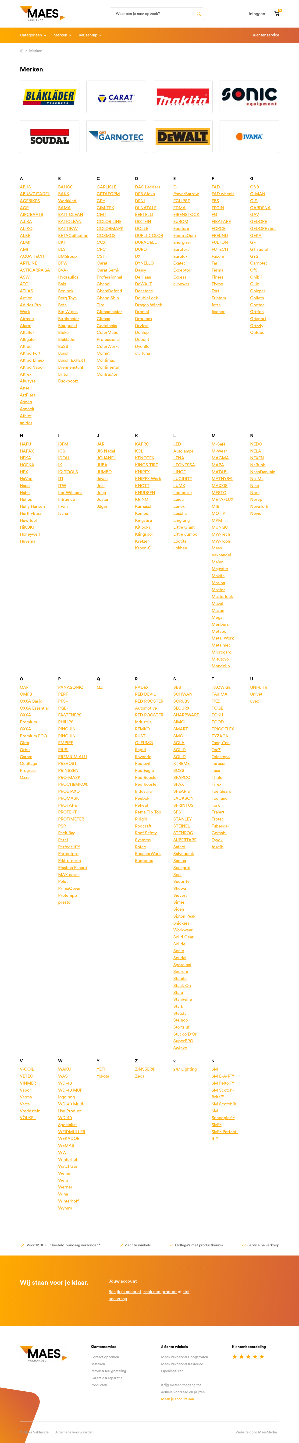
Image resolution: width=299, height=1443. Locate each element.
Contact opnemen (105, 1357)
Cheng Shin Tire (108, 301)
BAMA (64, 208)
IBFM (63, 444)
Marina (218, 583)
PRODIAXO (69, 791)
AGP (24, 208)
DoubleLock (146, 298)
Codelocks (107, 326)
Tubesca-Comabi (220, 829)
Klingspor (144, 534)
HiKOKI (27, 527)
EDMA (179, 208)
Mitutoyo (220, 659)
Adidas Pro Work (30, 308)
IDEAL (64, 458)
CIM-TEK (105, 208)
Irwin (63, 506)
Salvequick (183, 854)
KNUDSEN (145, 493)
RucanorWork (148, 854)
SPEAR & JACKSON (183, 794)
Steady (179, 1013)
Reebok (142, 798)
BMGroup (67, 256)
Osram (26, 757)
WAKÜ (64, 1069)
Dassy (140, 270)
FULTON (220, 242)
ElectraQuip (184, 235)
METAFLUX (222, 499)
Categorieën (31, 35)
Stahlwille (182, 999)
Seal (177, 875)
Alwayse (28, 381)
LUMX (179, 486)
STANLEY (182, 819)
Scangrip (181, 868)
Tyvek (217, 840)
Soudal (179, 958)
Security (181, 881)
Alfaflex (27, 332)
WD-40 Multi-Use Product (71, 1107)
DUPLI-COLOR (149, 235)
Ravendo (143, 757)
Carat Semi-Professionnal (109, 273)
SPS (177, 812)
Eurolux (180, 256)
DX (137, 256)
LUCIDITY (182, 479)
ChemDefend (109, 291)
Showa (179, 888)
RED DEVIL (145, 694)
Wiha (63, 1194)
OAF (24, 687)
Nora (255, 493)
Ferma (217, 270)
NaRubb (258, 465)
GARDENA (260, 208)
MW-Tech (221, 534)
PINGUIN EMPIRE (67, 739)
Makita (218, 576)
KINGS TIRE (146, 465)
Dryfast (142, 326)
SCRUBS (181, 701)
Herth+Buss (31, 513)
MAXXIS (220, 486)
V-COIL (27, 1069)
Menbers (220, 624)
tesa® (217, 847)
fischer (218, 312)
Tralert (218, 812)
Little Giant (184, 527)
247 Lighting (185, 1069)
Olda (24, 743)
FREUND (220, 235)
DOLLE (141, 228)
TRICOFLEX (223, 729)
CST (101, 256)
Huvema (27, 541)
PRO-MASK (69, 777)
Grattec (257, 305)
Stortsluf (181, 1027)
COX (101, 242)
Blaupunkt (67, 326)
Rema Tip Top (148, 812)
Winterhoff (68, 1201)
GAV (254, 214)
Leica (178, 499)
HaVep (26, 479)
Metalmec (221, 645)
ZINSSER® (145, 1069)
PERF (63, 694)
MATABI (220, 472)
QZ (100, 687)
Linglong (181, 520)
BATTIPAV (68, 228)
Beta (62, 305)
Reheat (141, 805)
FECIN (218, 208)
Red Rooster (146, 777)
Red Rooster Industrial (146, 787)
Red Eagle (144, 770)
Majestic (220, 569)
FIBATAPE (221, 221)
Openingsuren (172, 1371)
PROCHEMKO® (73, 784)
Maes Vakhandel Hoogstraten (184, 1357)
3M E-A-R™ (223, 1076)
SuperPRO (183, 1041)
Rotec (140, 847)
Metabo (219, 631)
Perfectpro (68, 854)
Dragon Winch (148, 305)
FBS (215, 201)
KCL (139, 451)
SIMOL (180, 722)
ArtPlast (27, 395)
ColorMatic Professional (108, 336)
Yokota (103, 1076)
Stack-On (182, 985)
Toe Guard (221, 791)
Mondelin (221, 666)
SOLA (179, 743)
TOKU (217, 715)
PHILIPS (66, 722)
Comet (103, 353)
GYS (254, 256)
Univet (256, 694)
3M (215, 1069)
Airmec (27, 319)
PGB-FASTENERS (70, 711)
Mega (217, 617)
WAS (63, 1076)
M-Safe (219, 444)
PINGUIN (67, 729)
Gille (254, 284)
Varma (26, 1097)
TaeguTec (221, 743)
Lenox (179, 506)
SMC (178, 736)
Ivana (63, 513)
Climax (103, 319)
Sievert (180, 895)
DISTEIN (143, 221)
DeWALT (143, 284)
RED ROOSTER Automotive (149, 704)
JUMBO (104, 472)
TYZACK (220, 736)
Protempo (67, 895)
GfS (253, 270)
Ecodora (181, 228)
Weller (64, 1173)
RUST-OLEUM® (144, 739)
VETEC (26, 1076)
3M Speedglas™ (223, 1114)
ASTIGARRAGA (35, 270)
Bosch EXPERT (72, 360)
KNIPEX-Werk (148, 479)
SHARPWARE (186, 715)
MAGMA (220, 458)
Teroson (219, 763)
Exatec (179, 263)
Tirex (216, 784)
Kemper (142, 513)
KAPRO (142, 444)
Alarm (25, 326)
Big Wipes (68, 312)
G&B (254, 187)
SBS (177, 687)
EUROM (180, 221)
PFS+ (63, 701)
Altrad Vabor (32, 367)
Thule (217, 777)
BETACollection (73, 235)
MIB (215, 506)
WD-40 (65, 1083)
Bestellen (98, 1364)
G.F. (254, 201)
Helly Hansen (32, 506)
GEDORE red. (263, 228)
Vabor (25, 1090)
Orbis (25, 750)
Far (214, 263)
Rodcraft (143, 826)
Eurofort (181, 249)
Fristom (219, 298)
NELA (255, 451)
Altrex (26, 374)
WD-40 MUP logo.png (70, 1093)
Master (218, 590)
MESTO (219, 493)
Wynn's (65, 1208)
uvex (254, 701)
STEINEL (181, 826)
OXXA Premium (28, 718)
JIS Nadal (106, 451)
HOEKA (27, 465)
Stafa (178, 992)
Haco (25, 486)
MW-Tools (221, 541)
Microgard (222, 652)
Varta (25, 1104)
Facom (218, 256)
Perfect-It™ (69, 847)
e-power (181, 284)
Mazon (218, 610)
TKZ (216, 701)
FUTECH (220, 249)
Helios (26, 499)
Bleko (63, 332)
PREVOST (67, 763)
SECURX (181, 708)
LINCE (179, 472)
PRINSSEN (68, 770)
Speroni (180, 971)
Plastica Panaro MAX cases (72, 871)
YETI (101, 1069)
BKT (62, 242)
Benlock (65, 291)
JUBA (102, 465)
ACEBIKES (30, 201)
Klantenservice (266, 35)
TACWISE (221, 687)
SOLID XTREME (181, 760)
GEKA (256, 235)
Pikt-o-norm (69, 861)
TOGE (217, 708)
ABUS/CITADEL (35, 194)
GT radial (259, 249)
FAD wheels (223, 194)
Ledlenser (182, 493)
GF (253, 242)
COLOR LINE (109, 221)
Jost (101, 486)
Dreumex (143, 319)
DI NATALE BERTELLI (146, 211)
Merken (60, 35)
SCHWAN (182, 694)
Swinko (180, 1048)
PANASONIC (70, 687)
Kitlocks (142, 527)
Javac (102, 479)
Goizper (257, 291)
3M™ (216, 1125)
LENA (178, 458)
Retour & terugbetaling (108, 1371)
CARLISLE (106, 187)
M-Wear (219, 451)
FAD (216, 187)
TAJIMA (220, 694)
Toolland (220, 798)
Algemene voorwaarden (74, 1432)
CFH (101, 201)
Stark (178, 1006)
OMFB (26, 694)
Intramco (66, 499)
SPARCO (181, 777)
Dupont (142, 339)
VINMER (28, 1083)
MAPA (218, 465)
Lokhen (180, 548)
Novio (255, 513)
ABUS (25, 187)
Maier (217, 562)
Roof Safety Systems (146, 836)
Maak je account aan (177, 1399)
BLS (62, 249)
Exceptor (181, 270)
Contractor (107, 374)
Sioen (178, 909)
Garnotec (259, 263)
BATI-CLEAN (70, 214)
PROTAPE (67, 805)
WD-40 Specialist (67, 1121)
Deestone (144, 291)
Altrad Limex (32, 360)
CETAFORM (108, 194)
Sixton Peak (184, 916)
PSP (62, 826)
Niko (254, 486)
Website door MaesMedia (256, 1432)
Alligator (28, 339)
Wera (63, 1180)
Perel (63, 840)
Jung (101, 493)
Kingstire (143, 520)
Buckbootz (68, 381)
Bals (62, 284)
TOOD (218, 722)
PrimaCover (69, 888)
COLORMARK (110, 228)
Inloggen (257, 14)
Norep (256, 499)
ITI (60, 479)
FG (214, 214)
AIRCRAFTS (31, 214)
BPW (63, 263)
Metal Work (223, 638)
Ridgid (141, 819)
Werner (65, 1187)
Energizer (182, 242)
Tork (216, 805)
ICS (61, 451)
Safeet (179, 847)
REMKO (142, 729)
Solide (179, 944)
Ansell (26, 388)
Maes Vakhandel (221, 551)
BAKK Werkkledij (68, 197)
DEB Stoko (145, 194)
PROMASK (68, 798)
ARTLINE (28, 263)
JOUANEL (106, 458)
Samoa (179, 861)
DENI (140, 201)
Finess (218, 277)
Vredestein (30, 1111)
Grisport (258, 319)
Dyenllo (142, 346)
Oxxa (24, 777)
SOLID (179, 750)
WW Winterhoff (68, 1156)
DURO (141, 249)
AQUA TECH (32, 256)
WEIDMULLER (71, 1132)
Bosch (64, 353)
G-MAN (257, 194)
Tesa (216, 770)
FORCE (218, 228)
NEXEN (257, 458)
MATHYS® (222, 479)
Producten (99, 1385)
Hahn (25, 493)
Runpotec (144, 861)
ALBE (25, 235)
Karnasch (144, 506)
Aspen (26, 402)
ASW (25, 277)
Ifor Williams (70, 493)
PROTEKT (67, 812)
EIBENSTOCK (186, 214)
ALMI (25, 242)
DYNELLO (144, 263)
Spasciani (182, 965)
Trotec (218, 819)
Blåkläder (67, 339)
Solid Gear (183, 937)
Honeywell (30, 534)
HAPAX (27, 451)
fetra (216, 305)
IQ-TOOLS (68, 472)
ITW (62, 486)
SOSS (178, 770)
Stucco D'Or (185, 1034)
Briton (64, 374)
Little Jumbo (185, 534)
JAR (100, 444)
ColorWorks (108, 346)
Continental (108, 367)
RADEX (142, 687)
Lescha (180, 513)
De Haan (143, 277)
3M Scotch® (224, 1104)
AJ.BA (26, 221)
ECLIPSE (181, 201)
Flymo (217, 284)
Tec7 (216, 750)
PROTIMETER (71, 819)
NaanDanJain (262, 472)
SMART (180, 729)
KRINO (141, 499)
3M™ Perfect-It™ (225, 1135)
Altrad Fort (30, 353)
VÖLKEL (28, 1118)
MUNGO (220, 527)
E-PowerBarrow (186, 190)
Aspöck (27, 409)
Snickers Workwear (183, 926)
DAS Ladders (147, 187)
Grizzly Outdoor (258, 329)
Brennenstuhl (70, 367)
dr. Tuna (142, 353)
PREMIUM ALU (72, 757)
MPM (217, 520)
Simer (179, 902)
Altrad (26, 346)
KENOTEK (144, 458)
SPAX (178, 784)
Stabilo (180, 978)
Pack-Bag (66, 833)
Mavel (217, 603)
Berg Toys (67, 298)
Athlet (26, 416)
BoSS (63, 346)
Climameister (109, 312)
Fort (215, 291)
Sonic (178, 951)
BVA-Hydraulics (68, 273)
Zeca (139, 1076)
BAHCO (65, 187)
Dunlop (142, 332)
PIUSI (63, 750)
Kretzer (142, 541)
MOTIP (218, 513)
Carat (102, 263)
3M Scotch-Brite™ (223, 1093)
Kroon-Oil (144, 548)
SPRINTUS (183, 805)
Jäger (102, 506)
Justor (103, 499)
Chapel (103, 284)
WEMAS (66, 1145)
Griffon (257, 312)
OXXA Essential (34, 708)
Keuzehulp (88, 35)
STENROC (183, 833)
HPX (24, 472)
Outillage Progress (28, 767)
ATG (24, 284)
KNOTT (142, 486)
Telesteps (221, 757)
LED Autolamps (183, 447)
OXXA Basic (31, 701)
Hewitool (28, 520)
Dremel (142, 312)
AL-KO (26, 228)
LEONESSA (184, 465)
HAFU (25, 444)
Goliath (257, 298)
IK (60, 465)
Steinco (180, 1020)
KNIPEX (142, 472)
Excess (179, 277)
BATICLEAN (70, 221)
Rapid (140, 750)
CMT (102, 214)
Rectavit (142, 763)
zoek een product (160, 1292)
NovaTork (259, 506)
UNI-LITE (258, 687)
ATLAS (26, 291)
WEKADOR (68, 1138)
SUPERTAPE (184, 840)
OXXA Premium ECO (33, 732)
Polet (63, 881)
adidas (26, 423)
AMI (24, 249)
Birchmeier (68, 319)
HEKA (25, 458)
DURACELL (146, 242)
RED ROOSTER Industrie (149, 718)
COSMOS (106, 235)
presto (64, 902)
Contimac (106, 360)
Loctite (180, 541)
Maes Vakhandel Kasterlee (182, 1364)
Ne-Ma (256, 479)
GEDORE (258, 221)
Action (26, 298)
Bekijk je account (125, 1292)
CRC (101, 249)
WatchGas (68, 1166)
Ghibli (256, 277)
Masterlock (222, 596)
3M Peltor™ (223, 1083)
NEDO (256, 444)
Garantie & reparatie (106, 1378)
